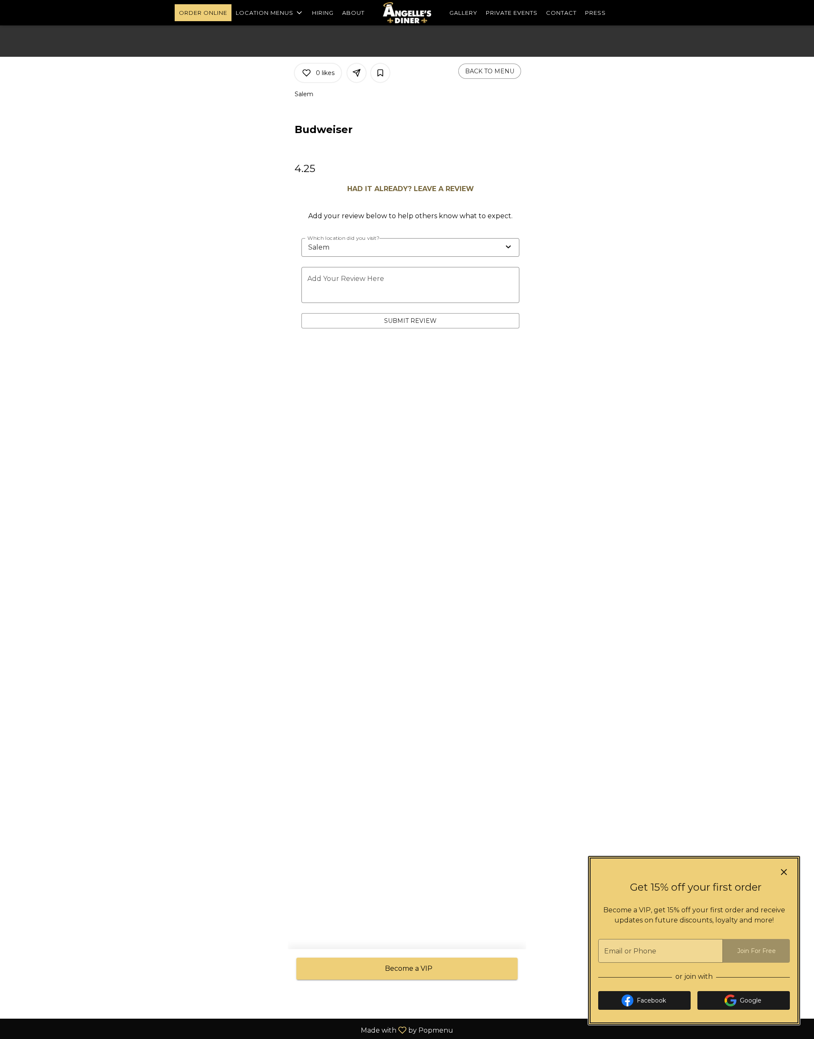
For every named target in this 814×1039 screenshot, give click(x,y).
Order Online (203, 12)
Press (595, 12)
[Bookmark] (380, 73)
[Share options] (356, 73)
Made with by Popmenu (229, 1030)
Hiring (323, 12)
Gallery (463, 12)
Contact (561, 12)
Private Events (512, 12)
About (353, 12)
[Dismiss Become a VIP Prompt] (784, 872)
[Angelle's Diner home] (407, 12)
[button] (269, 12)
